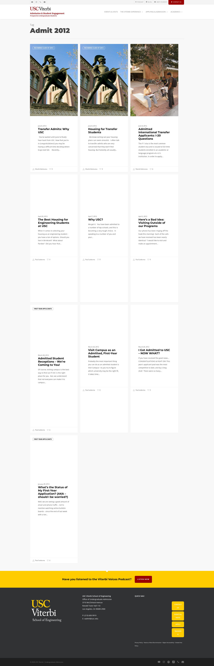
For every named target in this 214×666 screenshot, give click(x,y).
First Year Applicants (43, 178)
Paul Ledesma (40, 260)
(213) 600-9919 (90, 615)
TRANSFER (177, 632)
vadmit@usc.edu (91, 618)
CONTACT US (178, 606)
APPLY (177, 624)
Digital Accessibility (168, 642)
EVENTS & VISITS (178, 616)
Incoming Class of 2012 (43, 48)
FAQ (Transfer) (140, 48)
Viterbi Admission (41, 169)
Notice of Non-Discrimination (152, 642)
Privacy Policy (139, 642)
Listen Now (143, 579)
